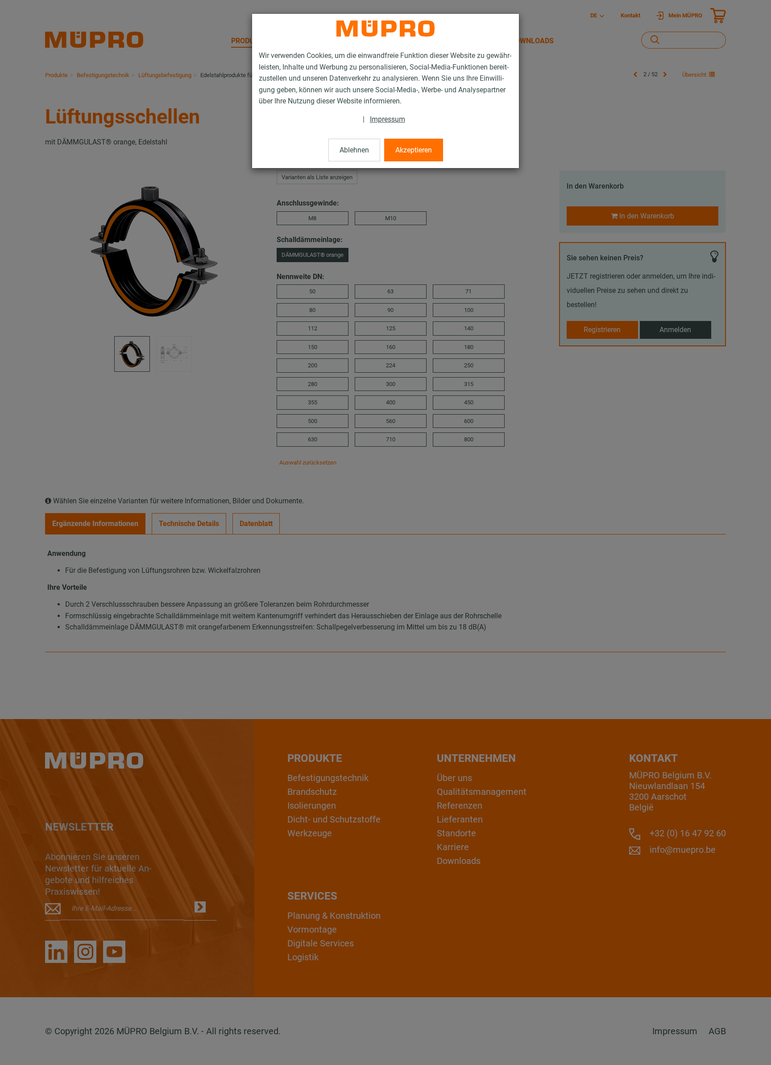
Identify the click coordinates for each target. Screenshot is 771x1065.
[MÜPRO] (385, 29)
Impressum (387, 119)
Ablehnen (354, 150)
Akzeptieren (413, 150)
